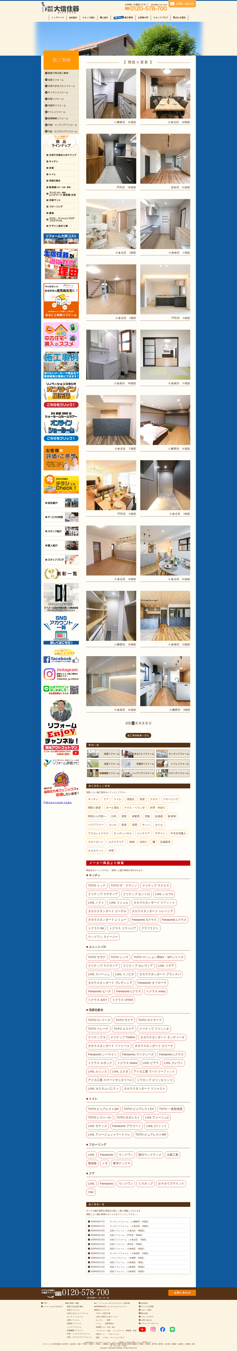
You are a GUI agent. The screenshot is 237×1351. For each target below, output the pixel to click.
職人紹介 (104, 17)
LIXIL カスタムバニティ (103, 1088)
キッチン (93, 799)
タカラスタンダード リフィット (154, 902)
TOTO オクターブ (150, 1020)
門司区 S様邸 (181, 318)
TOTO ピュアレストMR (150, 1134)
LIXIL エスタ (120, 1071)
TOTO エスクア (124, 1028)
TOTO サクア (124, 1020)
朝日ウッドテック (150, 1154)
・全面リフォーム (72, 1310)
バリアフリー (96, 824)
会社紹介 (73, 17)
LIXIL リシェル (118, 902)
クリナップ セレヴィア (138, 965)
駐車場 (172, 816)
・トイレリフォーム (73, 1327)
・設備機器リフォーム (74, 1330)
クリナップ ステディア (103, 894)
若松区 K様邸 (180, 187)
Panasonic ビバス (99, 991)
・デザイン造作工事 (102, 1313)
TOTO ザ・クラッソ (124, 885)
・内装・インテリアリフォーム (77, 1334)
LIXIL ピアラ (151, 1063)
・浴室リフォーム (72, 1320)
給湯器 (159, 816)
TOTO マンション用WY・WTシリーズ (158, 957)
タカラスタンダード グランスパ (160, 974)
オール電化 (112, 807)
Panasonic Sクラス (144, 919)
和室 (124, 824)
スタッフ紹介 (88, 17)
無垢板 (92, 1163)
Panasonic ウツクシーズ (138, 1054)
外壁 (111, 850)
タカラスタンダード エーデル (107, 911)
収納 (131, 842)
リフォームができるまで (53, 1306)
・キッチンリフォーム (74, 1317)
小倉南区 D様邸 (179, 644)
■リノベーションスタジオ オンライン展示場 (112, 1303)
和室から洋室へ (97, 816)
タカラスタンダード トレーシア (152, 911)
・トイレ (97, 1323)
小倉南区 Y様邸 (179, 383)
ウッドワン (126, 1154)
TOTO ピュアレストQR (103, 1109)
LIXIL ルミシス (97, 1071)
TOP (45, 1303)
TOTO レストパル (99, 1117)
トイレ (118, 799)
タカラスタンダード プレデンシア (110, 982)
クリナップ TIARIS (122, 1037)
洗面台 (130, 799)
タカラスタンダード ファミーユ (108, 1045)
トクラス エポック (100, 1063)
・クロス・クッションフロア (112, 1337)
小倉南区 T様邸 (179, 252)
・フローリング (113, 1334)
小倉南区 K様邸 (125, 709)
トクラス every (156, 991)
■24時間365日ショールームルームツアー (110, 1306)
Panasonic (107, 1154)
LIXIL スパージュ (99, 974)
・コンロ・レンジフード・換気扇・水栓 (115, 1330)
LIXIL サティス (97, 1126)
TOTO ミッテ (97, 885)
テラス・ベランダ (134, 807)
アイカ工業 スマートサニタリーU (110, 1080)
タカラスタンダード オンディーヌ (162, 1037)
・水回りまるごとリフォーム (76, 1313)
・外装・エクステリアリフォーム (78, 1337)
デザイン (160, 833)
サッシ (146, 824)
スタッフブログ (160, 17)
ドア (106, 799)
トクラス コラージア (122, 928)
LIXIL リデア (166, 965)
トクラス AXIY (97, 999)
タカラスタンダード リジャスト (144, 1088)
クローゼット (96, 842)
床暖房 (136, 816)
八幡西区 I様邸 (179, 709)
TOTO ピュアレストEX (139, 1109)
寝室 (124, 816)
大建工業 (172, 1154)
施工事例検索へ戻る (138, 735)
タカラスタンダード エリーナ (154, 1045)
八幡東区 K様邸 (125, 122)
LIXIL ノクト (96, 902)
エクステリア (116, 842)
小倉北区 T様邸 (125, 448)
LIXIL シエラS (164, 894)
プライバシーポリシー (150, 1323)
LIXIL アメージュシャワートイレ (109, 1134)
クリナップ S (96, 1037)
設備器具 (165, 842)
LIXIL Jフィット (156, 1126)
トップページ (57, 17)
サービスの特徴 (147, 1306)
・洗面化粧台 (108, 1323)
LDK (113, 816)
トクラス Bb (96, 928)
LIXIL (91, 1154)
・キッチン (98, 1320)
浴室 (142, 799)
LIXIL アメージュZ (157, 1117)
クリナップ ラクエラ (155, 885)
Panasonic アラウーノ (126, 1126)
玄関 (134, 824)
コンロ (112, 824)
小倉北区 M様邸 (179, 122)
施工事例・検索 (72, 1303)
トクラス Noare (127, 1063)
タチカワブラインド (171, 1183)
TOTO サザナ (97, 957)
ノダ (105, 1163)
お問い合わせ (146, 1320)
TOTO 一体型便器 (171, 1109)
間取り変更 (94, 807)
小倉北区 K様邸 (179, 579)
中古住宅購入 (178, 833)
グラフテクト (150, 928)
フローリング (170, 799)
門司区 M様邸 (126, 187)
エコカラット (96, 850)
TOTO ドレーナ (98, 1028)
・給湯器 (105, 1327)
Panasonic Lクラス (174, 919)
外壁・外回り (157, 807)
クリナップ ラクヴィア (103, 965)
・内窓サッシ (99, 1334)
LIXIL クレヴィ (173, 1063)
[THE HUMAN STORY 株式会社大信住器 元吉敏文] (61, 802)
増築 (147, 816)
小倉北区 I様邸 (125, 252)
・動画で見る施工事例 (74, 1306)
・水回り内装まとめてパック (105, 1317)
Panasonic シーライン (102, 1054)
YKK (91, 1192)
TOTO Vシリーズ (99, 1020)
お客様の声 (143, 17)
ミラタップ (145, 1183)
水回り (143, 842)
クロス (154, 799)
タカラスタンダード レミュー (107, 919)
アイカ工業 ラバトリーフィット (154, 1071)
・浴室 (107, 1320)
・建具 (97, 1337)
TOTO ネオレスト (128, 1117)
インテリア (143, 833)
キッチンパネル (123, 833)
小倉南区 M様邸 (125, 383)
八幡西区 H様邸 (125, 644)
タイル (159, 824)
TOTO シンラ (119, 957)
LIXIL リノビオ (124, 974)
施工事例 (128, 17)
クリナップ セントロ (136, 894)
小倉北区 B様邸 (125, 579)
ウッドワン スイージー (103, 936)
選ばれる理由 (179, 17)
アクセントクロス (98, 833)
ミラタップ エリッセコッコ (154, 1080)
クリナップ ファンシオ (154, 1028)
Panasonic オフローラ (152, 982)
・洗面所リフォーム (73, 1323)
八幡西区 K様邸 (179, 448)
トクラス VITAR (122, 999)
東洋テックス (121, 1163)
